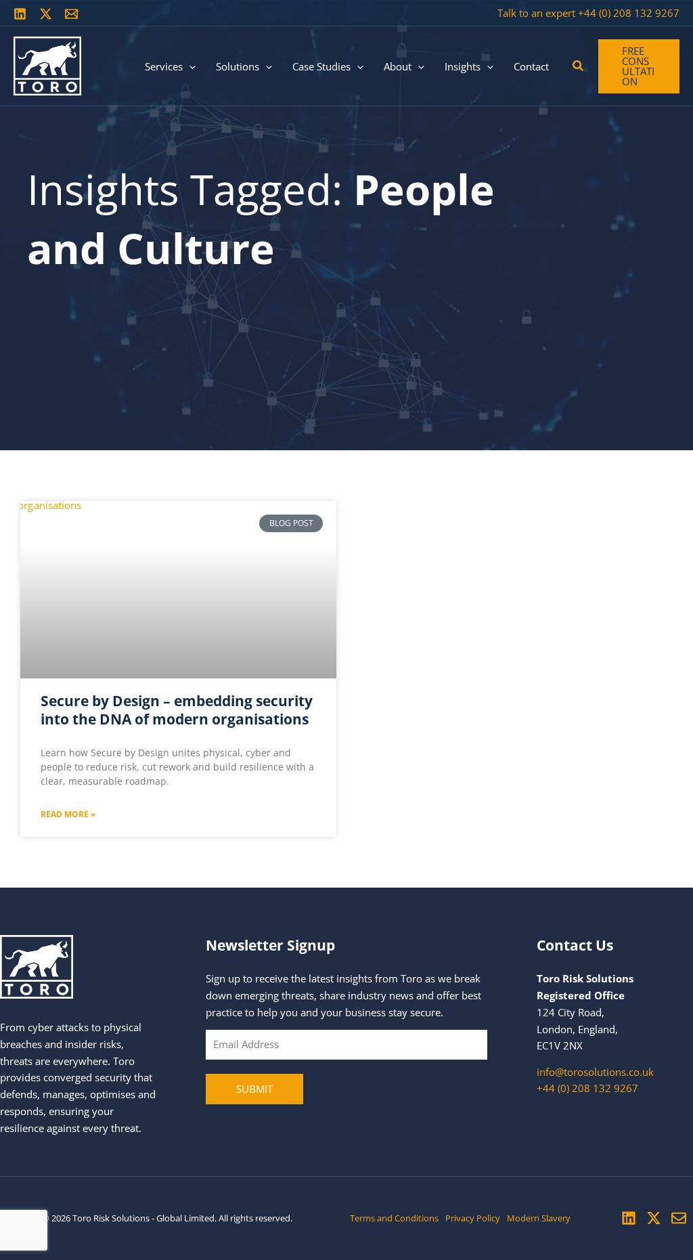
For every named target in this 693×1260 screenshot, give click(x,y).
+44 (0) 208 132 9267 (628, 13)
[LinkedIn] (20, 13)
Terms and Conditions (394, 1218)
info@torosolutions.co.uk (595, 1072)
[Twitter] (45, 13)
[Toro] (47, 65)
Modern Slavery (539, 1218)
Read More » (68, 814)
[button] (189, 66)
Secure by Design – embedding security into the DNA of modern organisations (177, 710)
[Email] (71, 13)
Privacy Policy (472, 1218)
